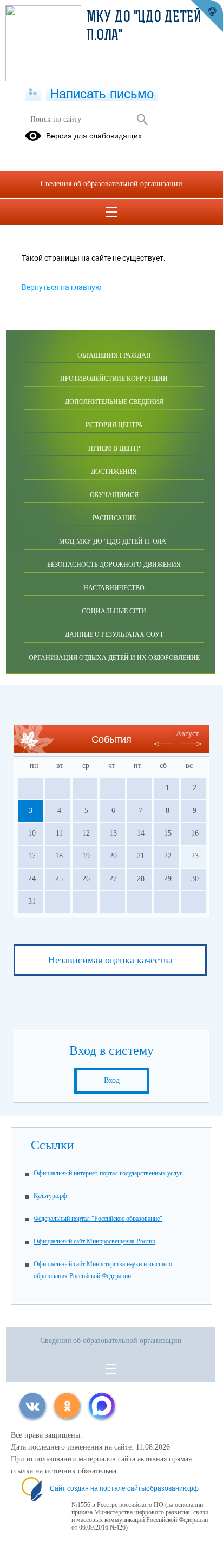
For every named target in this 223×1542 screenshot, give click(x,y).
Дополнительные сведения (114, 402)
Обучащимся (114, 495)
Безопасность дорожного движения (114, 564)
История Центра (114, 425)
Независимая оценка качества (110, 960)
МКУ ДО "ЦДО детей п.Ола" (144, 27)
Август (187, 734)
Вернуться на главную (61, 287)
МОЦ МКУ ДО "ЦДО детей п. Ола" (114, 541)
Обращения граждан (114, 355)
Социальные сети (114, 611)
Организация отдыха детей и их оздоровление (114, 657)
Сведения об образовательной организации (111, 184)
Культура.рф (50, 1196)
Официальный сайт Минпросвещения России (94, 1241)
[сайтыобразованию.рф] (207, 16)
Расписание (114, 518)
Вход (112, 1080)
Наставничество (114, 588)
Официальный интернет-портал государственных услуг (108, 1173)
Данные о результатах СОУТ (114, 634)
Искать (142, 119)
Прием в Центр (114, 448)
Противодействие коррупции (114, 378)
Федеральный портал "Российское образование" (98, 1218)
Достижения (114, 471)
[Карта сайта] (33, 92)
